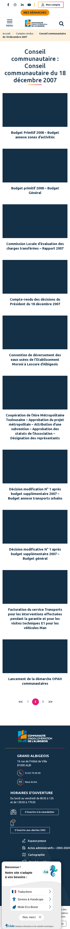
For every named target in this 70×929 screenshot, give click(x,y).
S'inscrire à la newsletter (39, 811)
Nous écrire (31, 782)
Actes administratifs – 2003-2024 (49, 847)
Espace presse (37, 840)
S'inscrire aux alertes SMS (30, 830)
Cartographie (36, 854)
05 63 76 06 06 (33, 773)
